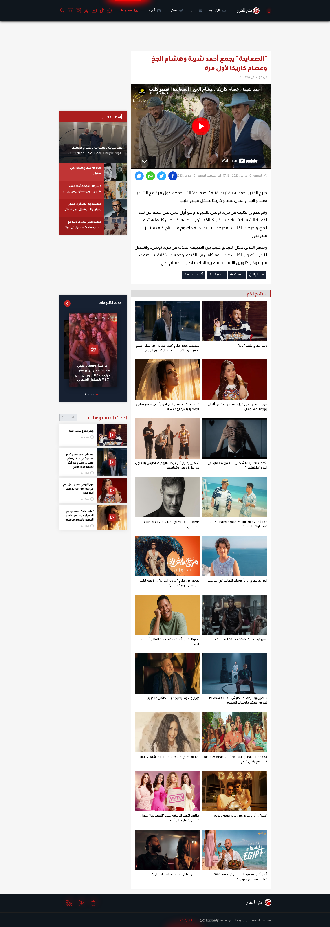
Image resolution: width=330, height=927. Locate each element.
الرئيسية (214, 10)
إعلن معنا (184, 920)
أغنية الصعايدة (193, 274)
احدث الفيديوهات (97, 417)
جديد (193, 10)
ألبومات (150, 10)
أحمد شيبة (237, 274)
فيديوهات (125, 10)
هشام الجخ (256, 274)
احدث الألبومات (110, 303)
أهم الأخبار (111, 116)
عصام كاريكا (216, 274)
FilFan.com (264, 920)
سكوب (172, 10)
